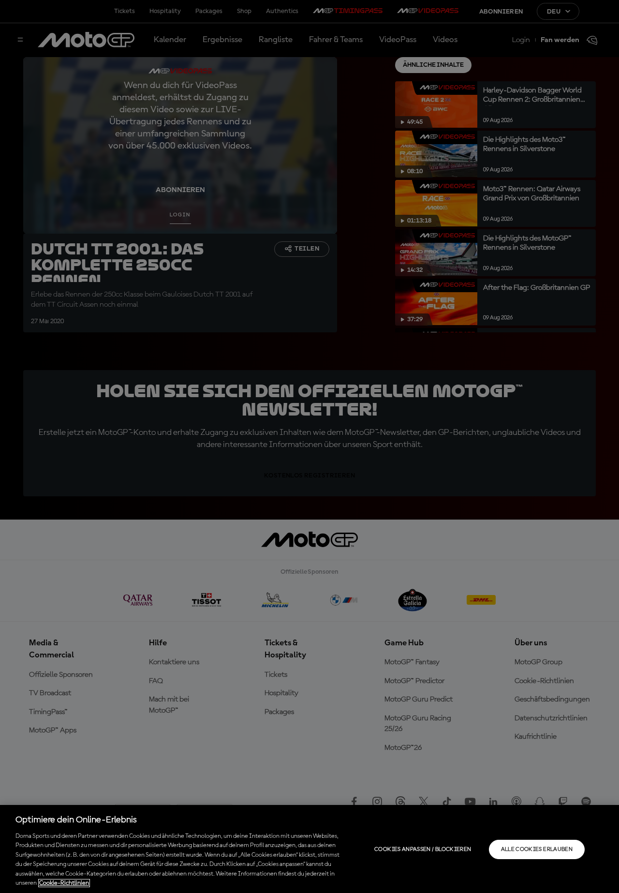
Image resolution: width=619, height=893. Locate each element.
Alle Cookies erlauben (537, 849)
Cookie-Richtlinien (64, 883)
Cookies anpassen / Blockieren (422, 849)
